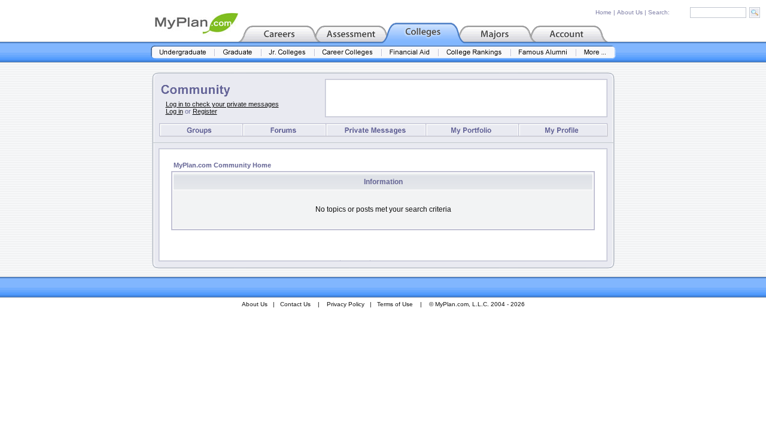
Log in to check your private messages (222, 104)
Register (205, 111)
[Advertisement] (466, 98)
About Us (630, 12)
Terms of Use (395, 304)
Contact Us (295, 304)
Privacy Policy (345, 304)
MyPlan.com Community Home (222, 165)
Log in (174, 111)
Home (603, 12)
